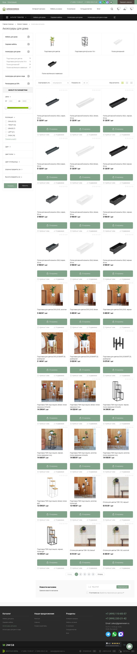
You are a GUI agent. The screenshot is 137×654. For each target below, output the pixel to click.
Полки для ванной (19, 64)
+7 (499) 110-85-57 (116, 613)
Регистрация (12, 2)
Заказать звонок (126, 2)
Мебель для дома (11, 37)
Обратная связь (11, 651)
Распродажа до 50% (12, 83)
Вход (4, 2)
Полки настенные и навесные (19, 67)
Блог (98, 9)
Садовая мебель (11, 44)
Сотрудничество (86, 9)
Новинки (37, 622)
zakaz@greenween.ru (120, 623)
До (19, 101)
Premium (37, 618)
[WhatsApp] (104, 2)
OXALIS (12, 121)
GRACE (11, 128)
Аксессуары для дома (12, 51)
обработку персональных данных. (111, 593)
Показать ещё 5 (10, 139)
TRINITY (12, 125)
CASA (11, 135)
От (6, 101)
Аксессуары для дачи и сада (15, 76)
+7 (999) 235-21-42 (116, 618)
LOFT (11, 132)
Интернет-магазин (38, 9)
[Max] (107, 2)
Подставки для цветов (19, 58)
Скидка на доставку (40, 626)
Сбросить (25, 185)
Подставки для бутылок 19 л (19, 61)
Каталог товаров (17, 17)
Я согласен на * (106, 593)
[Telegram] (100, 2)
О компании (71, 9)
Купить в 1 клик (44, 135)
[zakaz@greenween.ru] (111, 2)
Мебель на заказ (56, 9)
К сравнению (60, 135)
